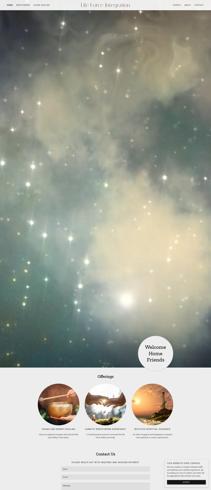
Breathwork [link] (23, 5)
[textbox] (105, 469)
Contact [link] (199, 5)
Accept (186, 482)
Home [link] (10, 5)
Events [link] (177, 5)
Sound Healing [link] (42, 5)
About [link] (187, 5)
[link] (105, 6)
